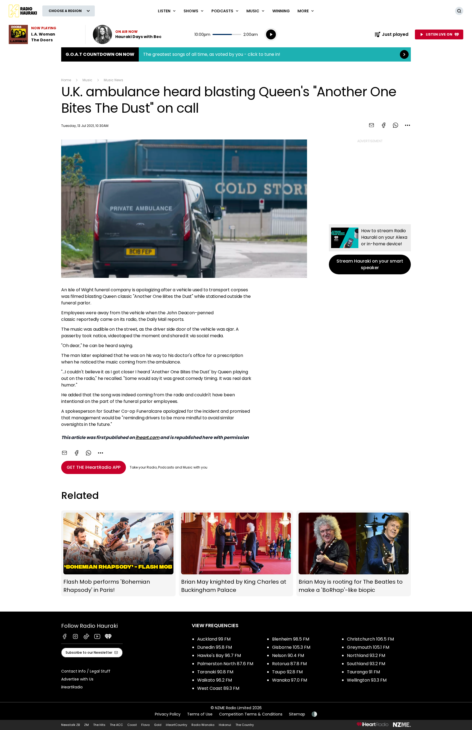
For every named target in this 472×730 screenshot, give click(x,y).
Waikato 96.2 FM (214, 680)
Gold (157, 725)
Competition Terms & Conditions (250, 714)
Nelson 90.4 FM (288, 655)
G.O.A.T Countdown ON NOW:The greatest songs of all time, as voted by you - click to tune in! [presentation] (236, 54)
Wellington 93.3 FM (367, 680)
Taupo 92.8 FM (287, 672)
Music (87, 80)
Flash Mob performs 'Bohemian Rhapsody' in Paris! (118, 553)
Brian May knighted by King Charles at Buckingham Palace (236, 553)
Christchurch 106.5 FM (370, 639)
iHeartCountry (176, 725)
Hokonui (225, 725)
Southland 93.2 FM (366, 664)
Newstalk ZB (70, 725)
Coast (132, 725)
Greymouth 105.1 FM (368, 647)
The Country (244, 725)
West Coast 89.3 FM (218, 688)
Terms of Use (200, 714)
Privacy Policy (168, 714)
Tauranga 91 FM (363, 672)
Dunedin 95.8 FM (214, 647)
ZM (86, 725)
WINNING (281, 11)
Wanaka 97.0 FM (289, 680)
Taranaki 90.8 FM (215, 672)
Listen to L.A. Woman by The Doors (44, 34)
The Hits (99, 725)
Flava (145, 725)
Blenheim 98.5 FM (290, 639)
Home (66, 80)
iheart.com (147, 437)
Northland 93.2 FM (366, 655)
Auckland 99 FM (214, 639)
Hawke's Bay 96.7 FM (219, 655)
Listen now (127, 34)
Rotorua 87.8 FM (289, 664)
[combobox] (407, 125)
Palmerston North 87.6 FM (225, 664)
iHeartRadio (72, 687)
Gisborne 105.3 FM (291, 647)
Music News (113, 80)
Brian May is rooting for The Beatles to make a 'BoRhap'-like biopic (353, 553)
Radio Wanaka (202, 725)
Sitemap (297, 714)
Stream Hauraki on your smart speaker (370, 249)
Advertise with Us (77, 679)
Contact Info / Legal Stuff (85, 671)
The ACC (116, 725)
